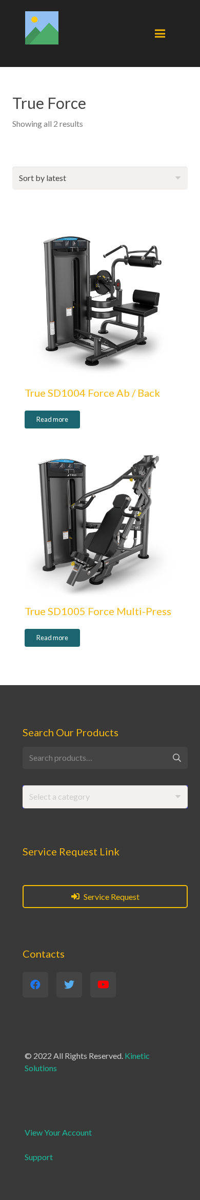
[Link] (41, 27)
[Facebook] (35, 985)
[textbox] (59, 796)
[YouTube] (103, 985)
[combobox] (105, 796)
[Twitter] (69, 985)
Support (39, 1157)
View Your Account (58, 1132)
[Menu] (160, 34)
